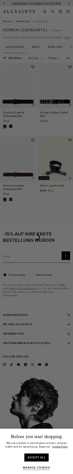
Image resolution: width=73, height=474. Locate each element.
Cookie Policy (60, 446)
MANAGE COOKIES (36, 467)
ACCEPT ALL (36, 457)
